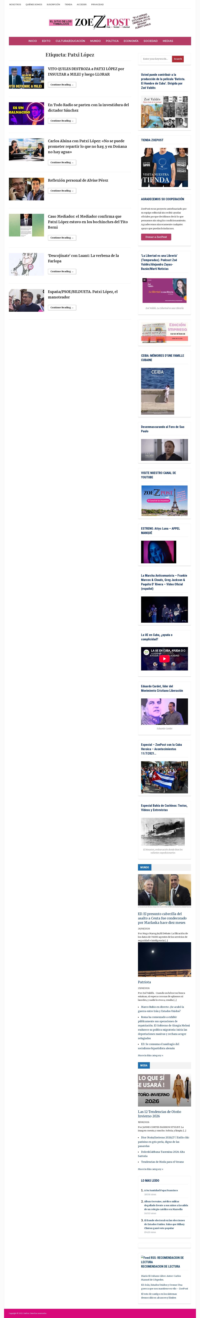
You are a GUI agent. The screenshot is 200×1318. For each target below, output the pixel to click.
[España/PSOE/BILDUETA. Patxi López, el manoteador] (26, 301)
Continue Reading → (62, 84)
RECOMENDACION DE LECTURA (160, 1266)
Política (112, 41)
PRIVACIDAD (97, 4)
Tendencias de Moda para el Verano (162, 1161)
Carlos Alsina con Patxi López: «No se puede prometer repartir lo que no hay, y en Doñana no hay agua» (87, 146)
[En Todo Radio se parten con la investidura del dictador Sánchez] (26, 115)
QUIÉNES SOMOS (34, 4)
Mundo (95, 41)
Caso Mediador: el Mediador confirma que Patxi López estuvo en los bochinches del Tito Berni (88, 222)
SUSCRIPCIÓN (53, 4)
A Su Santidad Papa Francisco (161, 1190)
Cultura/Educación (70, 41)
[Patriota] (164, 961)
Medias (168, 41)
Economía (131, 41)
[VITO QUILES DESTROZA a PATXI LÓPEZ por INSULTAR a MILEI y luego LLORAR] (26, 78)
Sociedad (151, 41)
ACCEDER (82, 4)
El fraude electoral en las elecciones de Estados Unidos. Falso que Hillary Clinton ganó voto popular (164, 1224)
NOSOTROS (15, 4)
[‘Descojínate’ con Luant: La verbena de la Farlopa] (26, 265)
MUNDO (144, 867)
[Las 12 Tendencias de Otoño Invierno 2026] (164, 1090)
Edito (46, 41)
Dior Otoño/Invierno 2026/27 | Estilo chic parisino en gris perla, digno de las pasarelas (163, 1141)
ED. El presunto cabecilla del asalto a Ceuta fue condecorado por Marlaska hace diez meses (162, 918)
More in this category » (150, 1055)
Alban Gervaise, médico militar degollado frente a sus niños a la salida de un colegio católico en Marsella (166, 1205)
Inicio (32, 41)
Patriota (144, 982)
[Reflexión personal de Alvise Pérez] (26, 190)
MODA (144, 1065)
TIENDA (68, 4)
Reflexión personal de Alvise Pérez (78, 180)
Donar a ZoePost (156, 236)
